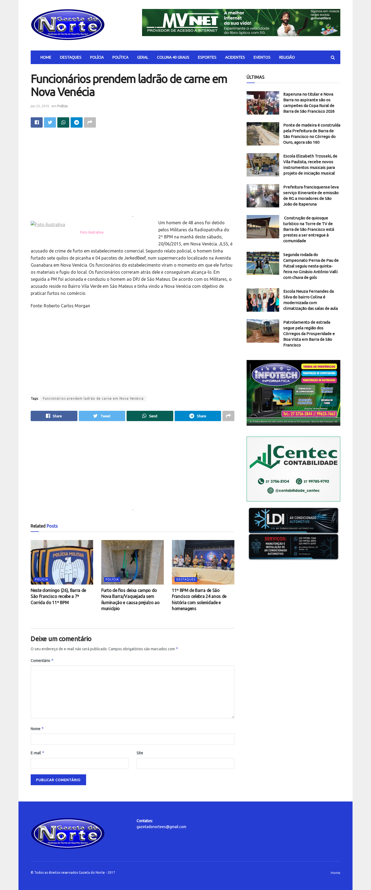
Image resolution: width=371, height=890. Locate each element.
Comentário (42, 660)
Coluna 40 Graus (173, 57)
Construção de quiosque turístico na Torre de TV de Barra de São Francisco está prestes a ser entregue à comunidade (308, 229)
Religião (287, 57)
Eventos (262, 57)
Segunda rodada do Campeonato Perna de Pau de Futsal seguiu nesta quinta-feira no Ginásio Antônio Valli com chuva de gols (311, 266)
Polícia (97, 57)
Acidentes (235, 57)
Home (45, 57)
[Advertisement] (132, 175)
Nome (37, 728)
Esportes (207, 57)
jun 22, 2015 (40, 106)
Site (140, 753)
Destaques (70, 57)
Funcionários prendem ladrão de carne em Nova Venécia (93, 398)
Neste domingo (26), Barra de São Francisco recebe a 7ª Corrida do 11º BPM (58, 596)
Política (120, 57)
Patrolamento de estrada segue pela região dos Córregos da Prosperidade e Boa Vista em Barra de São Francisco (309, 333)
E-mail (38, 752)
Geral (142, 57)
